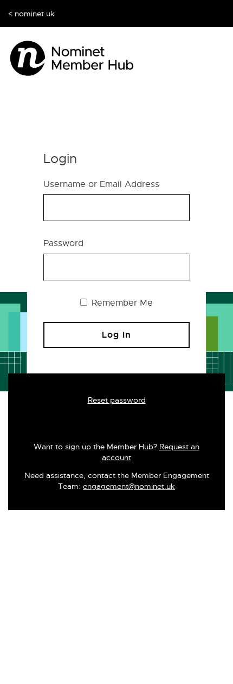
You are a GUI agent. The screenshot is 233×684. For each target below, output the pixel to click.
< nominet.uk (31, 13)
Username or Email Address (101, 184)
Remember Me (121, 303)
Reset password (117, 400)
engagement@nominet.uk (129, 486)
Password (63, 243)
